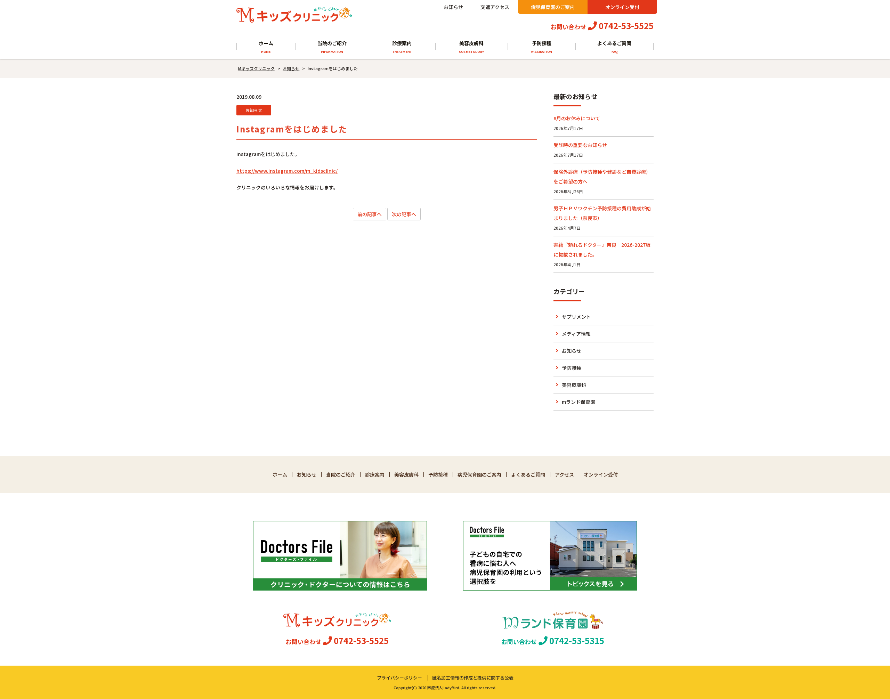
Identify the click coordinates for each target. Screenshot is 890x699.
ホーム (266, 47)
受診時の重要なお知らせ (580, 144)
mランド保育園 (578, 401)
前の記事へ (369, 214)
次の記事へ (404, 214)
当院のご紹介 (332, 47)
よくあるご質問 (614, 47)
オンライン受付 (622, 6)
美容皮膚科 (471, 47)
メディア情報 (576, 333)
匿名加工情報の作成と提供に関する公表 (472, 677)
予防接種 (541, 47)
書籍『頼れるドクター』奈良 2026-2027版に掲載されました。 (601, 249)
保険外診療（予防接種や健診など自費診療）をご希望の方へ (602, 176)
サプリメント (576, 316)
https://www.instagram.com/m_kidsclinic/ (287, 170)
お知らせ (453, 6)
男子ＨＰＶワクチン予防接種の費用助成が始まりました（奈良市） (602, 213)
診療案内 (402, 47)
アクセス (564, 474)
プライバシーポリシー (399, 677)
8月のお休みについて (576, 118)
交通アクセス (494, 6)
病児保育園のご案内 (553, 6)
